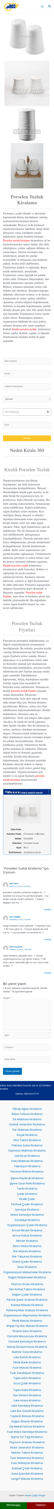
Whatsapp (13, 1505)
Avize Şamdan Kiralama (27, 1473)
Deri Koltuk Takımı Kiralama (27, 1289)
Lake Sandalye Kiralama (27, 1406)
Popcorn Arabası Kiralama (27, 1442)
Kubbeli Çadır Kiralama (27, 1468)
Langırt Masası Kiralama (27, 1479)
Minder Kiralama (27, 1241)
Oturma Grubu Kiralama (27, 1284)
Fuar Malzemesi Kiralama (27, 1458)
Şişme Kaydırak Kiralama (27, 1178)
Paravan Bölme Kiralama (27, 1171)
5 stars (14, 796)
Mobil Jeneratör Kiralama (27, 1447)
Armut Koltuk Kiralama (27, 1235)
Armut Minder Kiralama (27, 1230)
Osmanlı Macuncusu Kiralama (27, 1336)
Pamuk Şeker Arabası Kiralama (27, 1300)
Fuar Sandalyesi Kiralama (27, 1373)
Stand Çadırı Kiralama (27, 1262)
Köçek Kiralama (27, 1135)
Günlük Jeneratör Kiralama (27, 1124)
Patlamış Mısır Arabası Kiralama (27, 1310)
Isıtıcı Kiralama (27, 1267)
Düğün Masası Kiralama (27, 1421)
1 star (23, 792)
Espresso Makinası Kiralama (27, 1150)
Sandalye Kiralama (27, 1220)
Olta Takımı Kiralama (27, 1140)
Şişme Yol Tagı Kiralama (27, 1437)
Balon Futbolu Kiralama (27, 1114)
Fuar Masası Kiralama (27, 1367)
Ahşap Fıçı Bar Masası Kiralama (27, 1326)
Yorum (7, 998)
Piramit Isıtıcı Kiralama (27, 1331)
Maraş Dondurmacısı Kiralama (27, 1347)
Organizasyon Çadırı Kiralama (27, 1225)
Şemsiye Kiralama (27, 1209)
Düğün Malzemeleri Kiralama (27, 1277)
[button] (49, 6)
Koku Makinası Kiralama (27, 1161)
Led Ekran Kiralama (27, 1156)
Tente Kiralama (27, 1188)
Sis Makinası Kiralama (27, 1119)
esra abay (13, 883)
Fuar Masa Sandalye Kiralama (27, 1432)
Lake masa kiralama (27, 1400)
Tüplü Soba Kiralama (27, 1390)
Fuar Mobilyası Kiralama (27, 1463)
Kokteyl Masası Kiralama (27, 1305)
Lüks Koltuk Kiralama (27, 1357)
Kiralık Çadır (27, 1199)
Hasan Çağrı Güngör (35, 1495)
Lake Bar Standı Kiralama (27, 1411)
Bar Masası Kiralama (27, 1251)
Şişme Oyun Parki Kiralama (27, 1183)
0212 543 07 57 (31, 1093)
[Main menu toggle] (42, 6)
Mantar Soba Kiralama (27, 1352)
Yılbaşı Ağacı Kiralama (27, 1109)
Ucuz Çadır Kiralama (27, 1383)
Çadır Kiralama (27, 1194)
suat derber (14, 917)
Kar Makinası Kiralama (27, 1130)
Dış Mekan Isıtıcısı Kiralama (27, 1426)
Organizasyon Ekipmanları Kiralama (27, 1315)
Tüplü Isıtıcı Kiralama (27, 1378)
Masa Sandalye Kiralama (27, 1215)
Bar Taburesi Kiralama (27, 1256)
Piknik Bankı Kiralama (27, 1362)
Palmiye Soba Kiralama (27, 1145)
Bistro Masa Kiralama (27, 1246)
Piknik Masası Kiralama (27, 1321)
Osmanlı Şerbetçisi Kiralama (27, 1341)
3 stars (37, 792)
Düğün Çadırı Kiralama (27, 1294)
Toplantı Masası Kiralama (27, 1416)
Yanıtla (47, 909)
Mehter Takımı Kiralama (27, 1452)
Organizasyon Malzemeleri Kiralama (27, 1272)
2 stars (29, 792)
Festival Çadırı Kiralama (27, 1204)
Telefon (41, 1505)
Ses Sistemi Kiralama (27, 1395)
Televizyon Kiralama (27, 1166)
